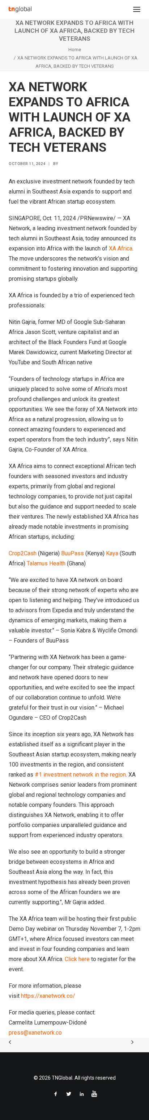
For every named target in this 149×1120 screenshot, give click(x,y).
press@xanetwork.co (35, 1032)
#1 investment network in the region (80, 774)
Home (74, 49)
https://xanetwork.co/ (48, 995)
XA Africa (120, 248)
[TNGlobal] (20, 9)
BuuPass (72, 553)
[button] (136, 9)
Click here (77, 959)
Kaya (112, 553)
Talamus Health (46, 563)
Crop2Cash (23, 553)
